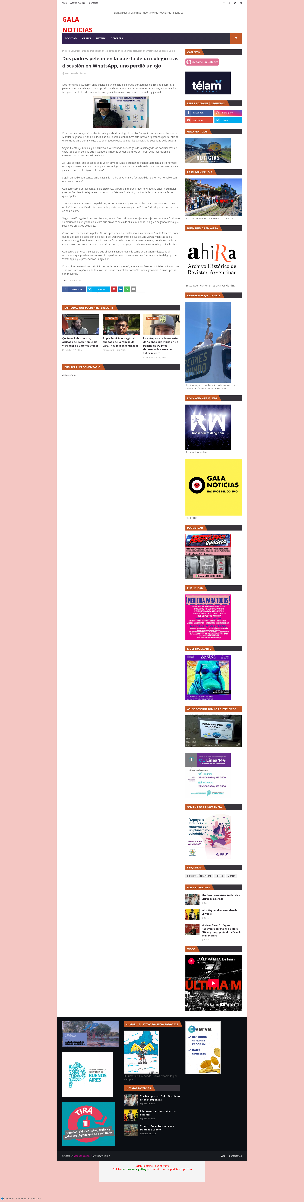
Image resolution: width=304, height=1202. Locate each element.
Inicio (65, 50)
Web (64, 2)
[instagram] (229, 3)
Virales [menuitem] (86, 38)
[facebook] (224, 3)
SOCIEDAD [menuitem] (71, 38)
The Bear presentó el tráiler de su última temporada (221, 897)
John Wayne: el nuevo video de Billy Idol (219, 912)
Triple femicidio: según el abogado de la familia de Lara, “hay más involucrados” (121, 342)
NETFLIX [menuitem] (101, 38)
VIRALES (231, 875)
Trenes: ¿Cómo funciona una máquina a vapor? (157, 1127)
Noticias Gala (71, 73)
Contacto (93, 2)
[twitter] (235, 3)
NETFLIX (219, 875)
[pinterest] (240, 3)
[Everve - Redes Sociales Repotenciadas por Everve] (203, 1073)
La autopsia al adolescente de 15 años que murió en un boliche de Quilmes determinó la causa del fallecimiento (160, 346)
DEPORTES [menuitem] (117, 38)
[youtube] (199, 120)
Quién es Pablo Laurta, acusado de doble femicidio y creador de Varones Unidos (80, 342)
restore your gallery (134, 1169)
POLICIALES (74, 50)
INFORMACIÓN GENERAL (199, 875)
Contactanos (235, 1155)
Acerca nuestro (78, 2)
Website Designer (82, 1155)
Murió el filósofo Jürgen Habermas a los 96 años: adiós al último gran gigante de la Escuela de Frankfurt (221, 930)
